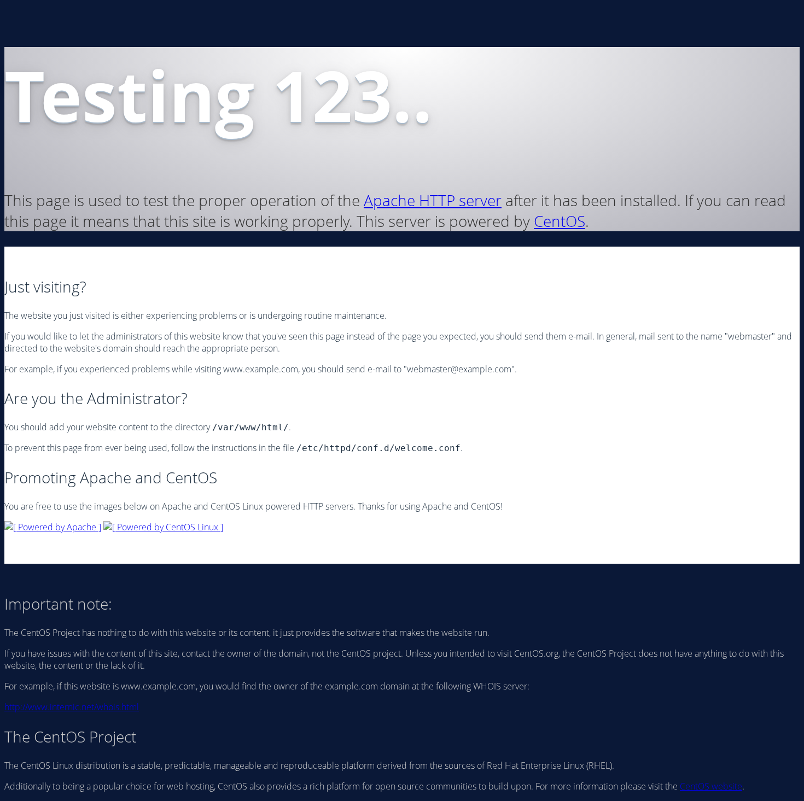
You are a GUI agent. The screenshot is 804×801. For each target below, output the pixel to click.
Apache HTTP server (433, 200)
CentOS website (711, 786)
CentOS (559, 221)
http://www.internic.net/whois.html (71, 707)
